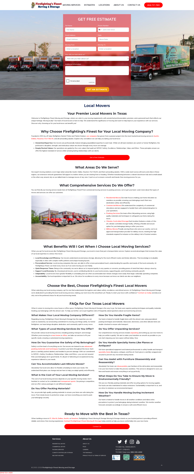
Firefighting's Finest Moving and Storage (58, 467)
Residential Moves (58, 443)
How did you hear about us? (75, 54)
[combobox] (100, 30)
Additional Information (73, 64)
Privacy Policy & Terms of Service (94, 455)
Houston (40, 139)
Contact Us (97, 426)
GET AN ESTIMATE (97, 89)
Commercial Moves (58, 446)
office (64, 335)
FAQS (84, 446)
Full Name (68, 26)
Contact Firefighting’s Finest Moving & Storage (82, 421)
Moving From (69, 45)
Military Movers (58, 455)
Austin (156, 136)
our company (91, 136)
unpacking (134, 333)
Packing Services (58, 449)
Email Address (70, 35)
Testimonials (87, 452)
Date (99, 35)
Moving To (101, 45)
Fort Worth (49, 139)
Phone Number (103, 26)
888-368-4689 (136, 452)
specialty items (105, 352)
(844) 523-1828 (6, 473)
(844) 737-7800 (153, 5)
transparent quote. (68, 381)
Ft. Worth (53, 418)
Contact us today (145, 293)
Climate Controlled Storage (62, 452)
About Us (86, 443)
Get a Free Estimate (97, 157)
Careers (85, 449)
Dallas (33, 139)
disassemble (122, 366)
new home (56, 335)
